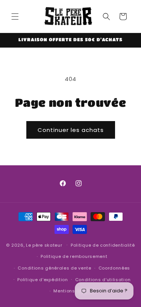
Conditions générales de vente (54, 268)
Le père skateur (44, 245)
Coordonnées (114, 268)
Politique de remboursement (74, 256)
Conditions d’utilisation (103, 280)
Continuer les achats (71, 130)
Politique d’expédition (42, 280)
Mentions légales (73, 291)
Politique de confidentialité (103, 245)
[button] (15, 16)
